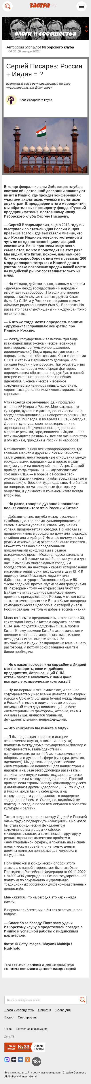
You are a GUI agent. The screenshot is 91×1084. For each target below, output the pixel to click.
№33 (23, 1047)
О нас (7, 1028)
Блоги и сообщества (19, 1010)
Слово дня (63, 1010)
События (44, 1010)
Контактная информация (31, 1028)
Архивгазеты (39, 1047)
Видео (8, 1017)
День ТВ (9, 1036)
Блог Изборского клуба (53, 47)
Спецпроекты (27, 1017)
